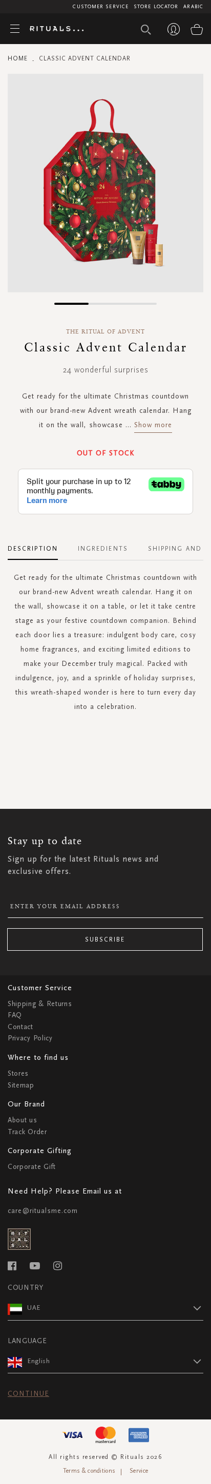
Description (33, 548)
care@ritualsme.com (43, 1210)
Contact (20, 1026)
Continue (28, 1393)
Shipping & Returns (40, 1003)
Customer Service (101, 7)
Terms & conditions (89, 1470)
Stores (18, 1073)
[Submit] (146, 30)
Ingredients (103, 548)
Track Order (27, 1131)
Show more (153, 425)
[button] (71, 304)
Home (18, 58)
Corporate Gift (32, 1166)
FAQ (15, 1015)
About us (22, 1120)
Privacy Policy (30, 1038)
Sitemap (21, 1085)
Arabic (193, 7)
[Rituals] (52, 29)
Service (139, 1470)
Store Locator (156, 7)
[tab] (38, 545)
